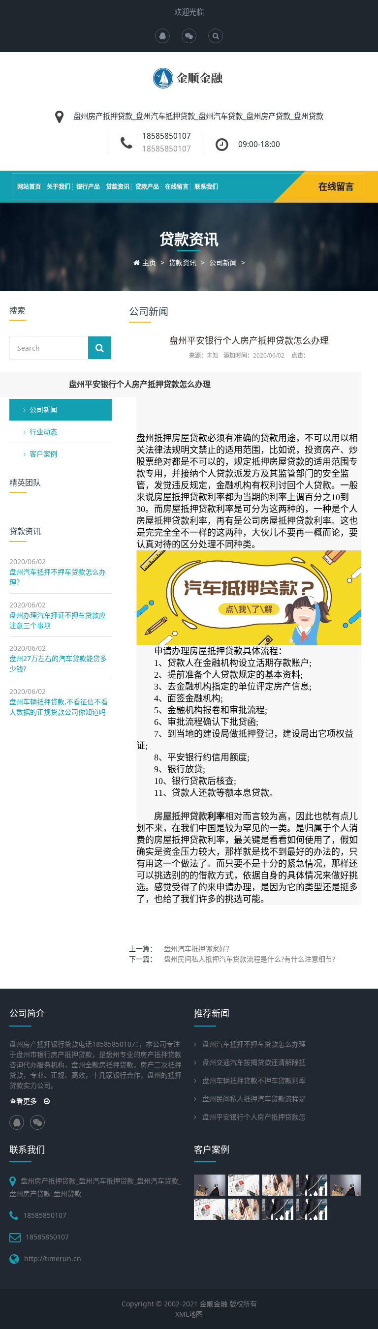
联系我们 (206, 186)
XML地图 (189, 1314)
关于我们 (58, 186)
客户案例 (43, 453)
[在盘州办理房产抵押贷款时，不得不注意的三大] (211, 1185)
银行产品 (88, 186)
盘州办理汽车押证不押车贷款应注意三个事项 (57, 620)
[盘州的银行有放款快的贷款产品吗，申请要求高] (313, 1185)
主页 (149, 262)
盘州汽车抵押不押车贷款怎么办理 (254, 1044)
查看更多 (24, 1101)
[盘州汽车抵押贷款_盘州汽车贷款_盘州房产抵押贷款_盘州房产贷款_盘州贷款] (189, 85)
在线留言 (177, 186)
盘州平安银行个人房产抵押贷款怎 (254, 1116)
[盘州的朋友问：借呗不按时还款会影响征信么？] (313, 1209)
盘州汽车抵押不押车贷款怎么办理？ (57, 577)
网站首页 (29, 186)
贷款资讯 (117, 186)
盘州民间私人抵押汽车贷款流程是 (254, 1098)
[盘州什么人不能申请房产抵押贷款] (279, 1185)
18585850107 (166, 149)
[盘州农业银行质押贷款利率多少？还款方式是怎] (279, 1209)
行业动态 (43, 431)
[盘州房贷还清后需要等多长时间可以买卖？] (245, 1209)
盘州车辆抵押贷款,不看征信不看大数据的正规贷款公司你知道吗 (58, 707)
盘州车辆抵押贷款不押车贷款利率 (254, 1080)
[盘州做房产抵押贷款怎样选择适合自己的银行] (211, 1209)
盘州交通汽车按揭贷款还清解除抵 (254, 1062)
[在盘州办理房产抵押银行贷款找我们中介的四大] (347, 1185)
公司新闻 (223, 262)
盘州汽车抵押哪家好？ (198, 948)
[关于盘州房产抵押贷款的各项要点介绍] (245, 1185)
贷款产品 (147, 186)
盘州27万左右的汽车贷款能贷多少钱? (58, 663)
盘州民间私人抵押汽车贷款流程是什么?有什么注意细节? (249, 959)
